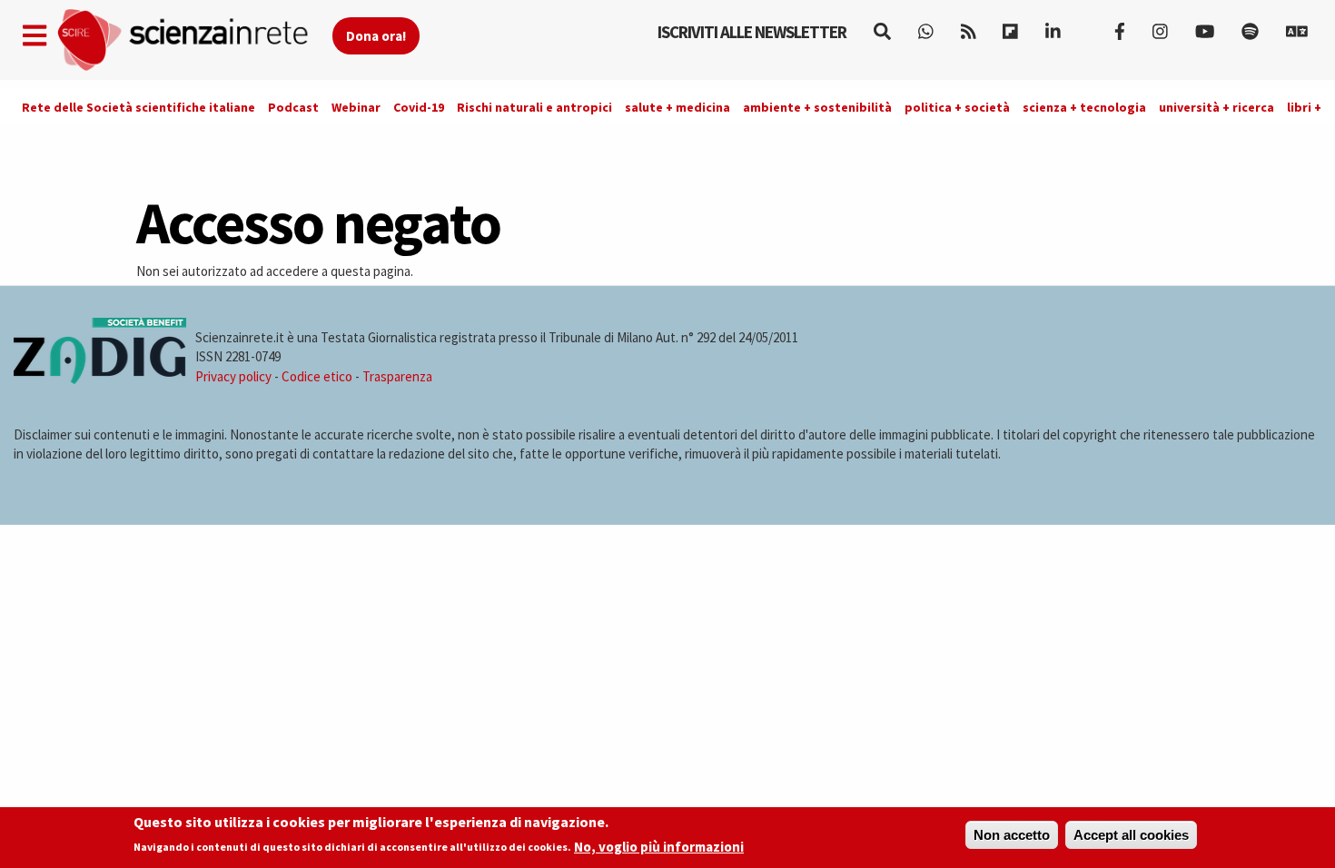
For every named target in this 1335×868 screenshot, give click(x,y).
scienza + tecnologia (1084, 107)
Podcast (293, 107)
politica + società (957, 107)
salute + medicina (677, 107)
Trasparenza (397, 376)
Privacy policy (233, 376)
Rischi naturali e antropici (534, 107)
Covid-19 (418, 107)
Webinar (356, 107)
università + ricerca (1216, 107)
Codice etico (317, 376)
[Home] (193, 40)
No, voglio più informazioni (659, 846)
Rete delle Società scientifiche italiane (138, 107)
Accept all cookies (1131, 835)
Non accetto (1012, 835)
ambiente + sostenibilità (817, 107)
